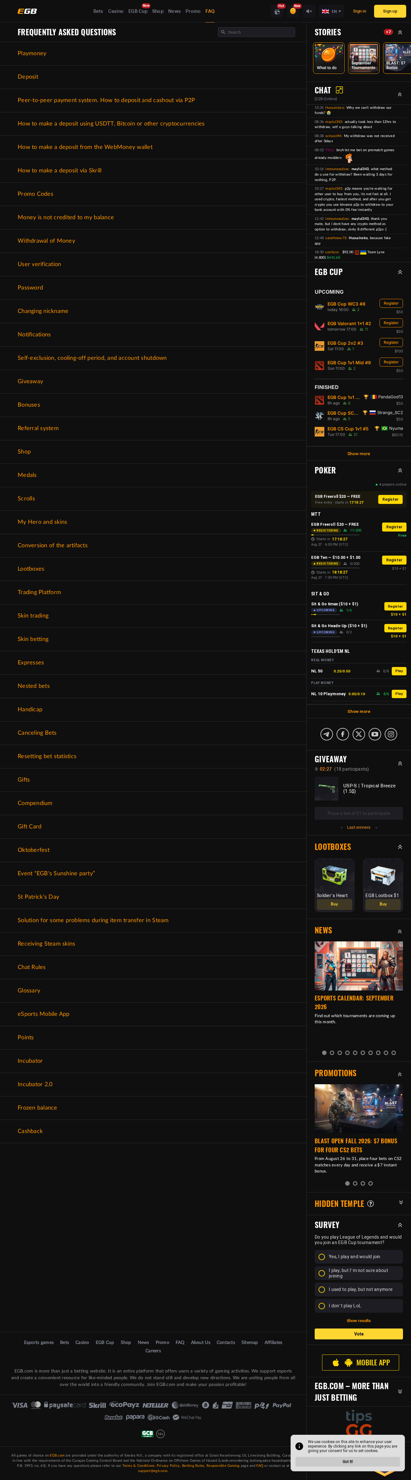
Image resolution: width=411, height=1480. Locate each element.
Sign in (359, 11)
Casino (116, 11)
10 (394, 1053)
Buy (334, 904)
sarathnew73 (335, 238)
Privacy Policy (168, 1465)
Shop (157, 11)
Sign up (390, 11)
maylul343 (333, 122)
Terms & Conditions (138, 1465)
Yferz (329, 150)
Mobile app (373, 1362)
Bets (98, 11)
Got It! (348, 1461)
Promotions (336, 1073)
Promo (193, 11)
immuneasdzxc (337, 169)
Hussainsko (334, 107)
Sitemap (249, 1342)
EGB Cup (137, 11)
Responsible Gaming (223, 1465)
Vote (359, 1334)
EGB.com (57, 1455)
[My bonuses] (293, 11)
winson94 (333, 136)
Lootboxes (333, 847)
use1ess (331, 252)
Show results (359, 1320)
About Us (200, 1342)
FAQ (210, 11)
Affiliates (274, 1342)
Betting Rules (193, 1465)
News (174, 11)
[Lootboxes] (277, 11)
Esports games (39, 1342)
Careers (153, 1351)
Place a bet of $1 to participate (359, 813)
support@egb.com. (153, 1471)
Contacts (226, 1342)
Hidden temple (339, 1204)
